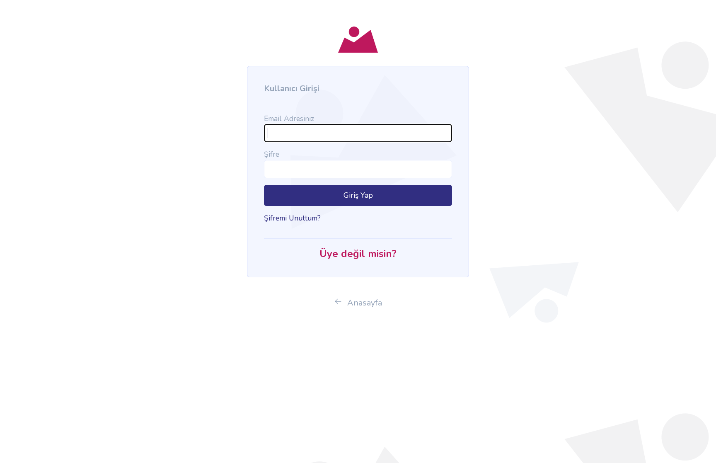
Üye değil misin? (358, 253)
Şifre (271, 154)
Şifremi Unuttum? (292, 218)
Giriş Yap (358, 195)
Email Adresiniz (289, 119)
